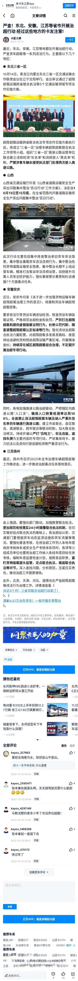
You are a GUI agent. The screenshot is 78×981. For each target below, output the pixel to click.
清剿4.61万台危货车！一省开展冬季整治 (32, 601)
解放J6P (8, 940)
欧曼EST (23, 940)
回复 (36, 774)
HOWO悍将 (63, 945)
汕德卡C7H (58, 940)
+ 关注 (70, 39)
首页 (5, 954)
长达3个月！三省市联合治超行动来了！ (31, 591)
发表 (10, 906)
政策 (13, 954)
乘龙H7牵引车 (42, 945)
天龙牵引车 (22, 945)
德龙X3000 (40, 940)
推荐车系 (9, 934)
